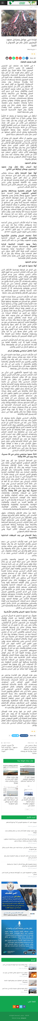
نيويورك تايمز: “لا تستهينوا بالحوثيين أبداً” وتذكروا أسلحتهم (21, 822)
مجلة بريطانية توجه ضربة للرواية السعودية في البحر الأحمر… (15, 965)
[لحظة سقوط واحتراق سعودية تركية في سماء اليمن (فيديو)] (33, 991)
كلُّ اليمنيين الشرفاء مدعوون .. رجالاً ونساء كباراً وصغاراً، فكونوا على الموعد (9, 748)
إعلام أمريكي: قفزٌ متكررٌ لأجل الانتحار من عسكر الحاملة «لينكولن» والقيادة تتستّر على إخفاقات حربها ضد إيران (20, 840)
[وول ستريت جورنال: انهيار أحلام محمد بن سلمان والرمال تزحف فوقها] (10, 770)
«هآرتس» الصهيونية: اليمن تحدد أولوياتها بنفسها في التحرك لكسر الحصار (19, 873)
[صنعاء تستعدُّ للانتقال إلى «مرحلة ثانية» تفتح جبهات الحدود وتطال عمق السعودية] (10, 791)
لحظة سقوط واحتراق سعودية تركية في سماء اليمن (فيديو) (14, 989)
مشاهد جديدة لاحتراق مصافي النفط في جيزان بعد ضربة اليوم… (15, 973)
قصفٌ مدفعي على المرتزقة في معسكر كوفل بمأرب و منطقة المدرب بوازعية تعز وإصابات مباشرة (28, 749)
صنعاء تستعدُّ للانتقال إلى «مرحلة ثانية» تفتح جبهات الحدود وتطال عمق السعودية (19, 848)
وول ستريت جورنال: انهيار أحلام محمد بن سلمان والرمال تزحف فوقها (21, 832)
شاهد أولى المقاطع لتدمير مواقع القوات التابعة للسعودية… (15, 981)
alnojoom (23, 1018)
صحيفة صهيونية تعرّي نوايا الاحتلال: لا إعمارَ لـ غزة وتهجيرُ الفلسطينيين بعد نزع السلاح (22, 865)
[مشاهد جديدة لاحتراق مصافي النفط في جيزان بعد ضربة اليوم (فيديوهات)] (33, 975)
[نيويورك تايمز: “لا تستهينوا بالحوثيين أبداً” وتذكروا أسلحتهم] (27, 770)
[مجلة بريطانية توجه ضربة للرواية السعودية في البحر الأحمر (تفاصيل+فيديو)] (33, 967)
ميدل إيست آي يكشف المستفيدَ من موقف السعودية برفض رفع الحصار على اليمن (20, 857)
